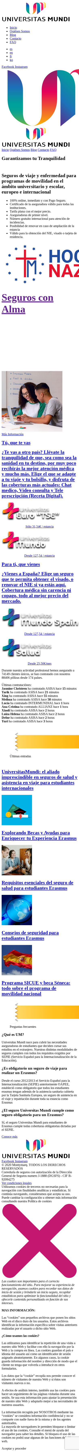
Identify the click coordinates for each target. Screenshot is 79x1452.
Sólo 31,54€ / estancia (40, 526)
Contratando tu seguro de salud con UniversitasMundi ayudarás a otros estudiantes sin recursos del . (38, 330)
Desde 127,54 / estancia (39, 555)
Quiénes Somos (20, 31)
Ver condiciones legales (17, 1183)
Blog (13, 35)
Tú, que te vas (16, 442)
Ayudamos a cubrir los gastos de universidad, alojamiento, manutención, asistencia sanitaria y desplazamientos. (37, 356)
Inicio (13, 27)
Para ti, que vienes (21, 564)
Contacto (15, 38)
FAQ (13, 42)
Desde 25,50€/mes (39, 663)
